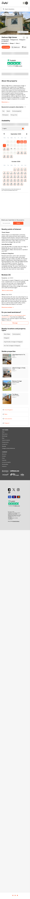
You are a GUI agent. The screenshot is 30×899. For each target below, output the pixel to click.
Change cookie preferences (8, 448)
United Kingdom (8, 410)
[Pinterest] (9, 493)
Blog (3, 438)
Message (15, 323)
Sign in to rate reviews (7, 290)
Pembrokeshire (16, 334)
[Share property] (27, 37)
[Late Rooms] (15, 472)
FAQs (3, 432)
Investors (4, 466)
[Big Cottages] (16, 476)
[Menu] (25, 3)
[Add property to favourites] (23, 37)
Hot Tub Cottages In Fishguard (12, 345)
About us (4, 454)
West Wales (7, 334)
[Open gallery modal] (15, 23)
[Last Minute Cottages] (6, 472)
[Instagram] (18, 490)
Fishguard (6, 338)
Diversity (4, 460)
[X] (13, 490)
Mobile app (4, 436)
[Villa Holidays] (23, 476)
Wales (5, 414)
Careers (4, 456)
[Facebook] (9, 490)
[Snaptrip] (5, 3)
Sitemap (4, 446)
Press (3, 458)
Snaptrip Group (16, 521)
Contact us (4, 444)
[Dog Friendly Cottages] (6, 476)
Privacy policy (5, 442)
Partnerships (5, 464)
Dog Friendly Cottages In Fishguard (13, 341)
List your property (6, 462)
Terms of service (6, 440)
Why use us (4, 434)
